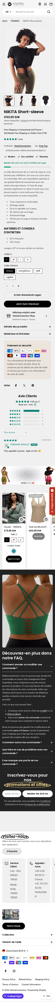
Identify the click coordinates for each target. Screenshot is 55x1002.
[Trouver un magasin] (39, 4)
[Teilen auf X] (24, 385)
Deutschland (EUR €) (16, 951)
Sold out (38, 536)
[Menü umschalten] (4, 4)
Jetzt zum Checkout (27, 303)
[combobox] (27, 11)
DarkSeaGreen (24, 270)
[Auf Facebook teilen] (16, 385)
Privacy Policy (8, 979)
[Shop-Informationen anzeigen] (46, 316)
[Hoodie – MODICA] (13, 508)
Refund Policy (25, 979)
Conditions (45, 801)
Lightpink (10, 276)
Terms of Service (10, 984)
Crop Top (43, 146)
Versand (24, 120)
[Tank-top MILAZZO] (38, 508)
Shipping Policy (42, 979)
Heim (4, 21)
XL (28, 259)
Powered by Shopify (37, 990)
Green (13, 551)
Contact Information (31, 984)
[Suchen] (48, 12)
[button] (10, 139)
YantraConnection (22, 146)
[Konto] (45, 4)
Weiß (38, 270)
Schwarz (9, 270)
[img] (10, 440)
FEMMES (15, 21)
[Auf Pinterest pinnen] (32, 385)
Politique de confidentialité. (37, 804)
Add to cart (14, 559)
